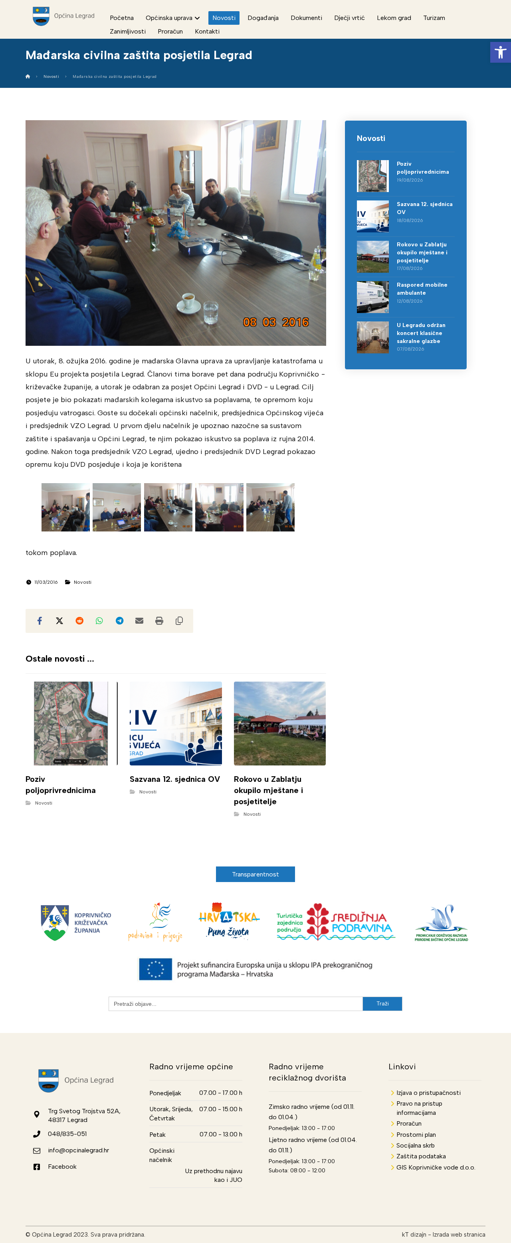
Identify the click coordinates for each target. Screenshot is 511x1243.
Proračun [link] (409, 1123)
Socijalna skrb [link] (415, 1145)
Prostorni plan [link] (416, 1134)
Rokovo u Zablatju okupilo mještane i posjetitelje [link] (422, 252)
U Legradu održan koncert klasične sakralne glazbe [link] (421, 333)
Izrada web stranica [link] (459, 1234)
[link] (500, 52)
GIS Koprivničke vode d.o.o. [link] (435, 1167)
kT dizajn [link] (414, 1234)
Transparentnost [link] (255, 874)
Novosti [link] (82, 582)
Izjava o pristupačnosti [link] (428, 1092)
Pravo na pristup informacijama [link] (419, 1108)
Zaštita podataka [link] (421, 1156)
